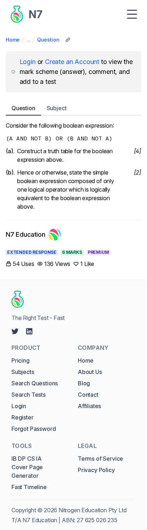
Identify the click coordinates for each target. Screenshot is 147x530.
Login (28, 61)
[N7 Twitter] (15, 331)
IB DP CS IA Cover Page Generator (27, 467)
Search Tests (28, 394)
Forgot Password (33, 428)
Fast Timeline (29, 487)
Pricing (20, 360)
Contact (88, 394)
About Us (90, 371)
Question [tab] (23, 108)
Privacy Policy (96, 469)
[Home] (71, 299)
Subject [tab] (57, 108)
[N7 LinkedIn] (29, 331)
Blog (84, 383)
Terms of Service (100, 458)
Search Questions (34, 383)
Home (13, 40)
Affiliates (89, 405)
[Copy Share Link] (68, 39)
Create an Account (72, 61)
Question (48, 40)
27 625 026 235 (97, 520)
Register (22, 417)
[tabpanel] (73, 166)
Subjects (22, 371)
